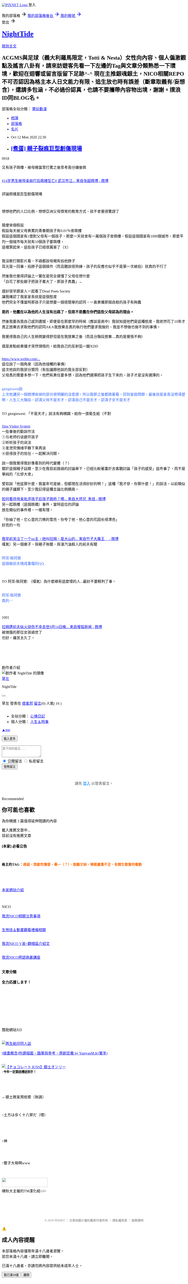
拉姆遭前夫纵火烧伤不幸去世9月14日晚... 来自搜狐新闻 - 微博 (52, 627)
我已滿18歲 (11, 1275)
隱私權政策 (119, 1220)
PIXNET (60, 1220)
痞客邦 (27, 703)
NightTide (17, 34)
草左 (5, 679)
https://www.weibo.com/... (21, 359)
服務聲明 (138, 1220)
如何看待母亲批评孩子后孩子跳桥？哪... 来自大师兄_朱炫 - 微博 (54, 499)
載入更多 (10, 738)
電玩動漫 (39, 109)
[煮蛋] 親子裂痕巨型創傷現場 (46, 149)
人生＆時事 (39, 722)
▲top (6, 730)
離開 (26, 1275)
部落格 (16, 124)
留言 (37, 703)
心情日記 (37, 716)
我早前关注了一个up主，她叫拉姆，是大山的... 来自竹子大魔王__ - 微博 (60, 539)
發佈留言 (10, 766)
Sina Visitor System (16, 426)
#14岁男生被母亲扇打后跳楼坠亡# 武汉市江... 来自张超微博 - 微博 (55, 181)
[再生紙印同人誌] (16, 1044)
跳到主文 (9, 46)
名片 (14, 129)
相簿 (14, 118)
